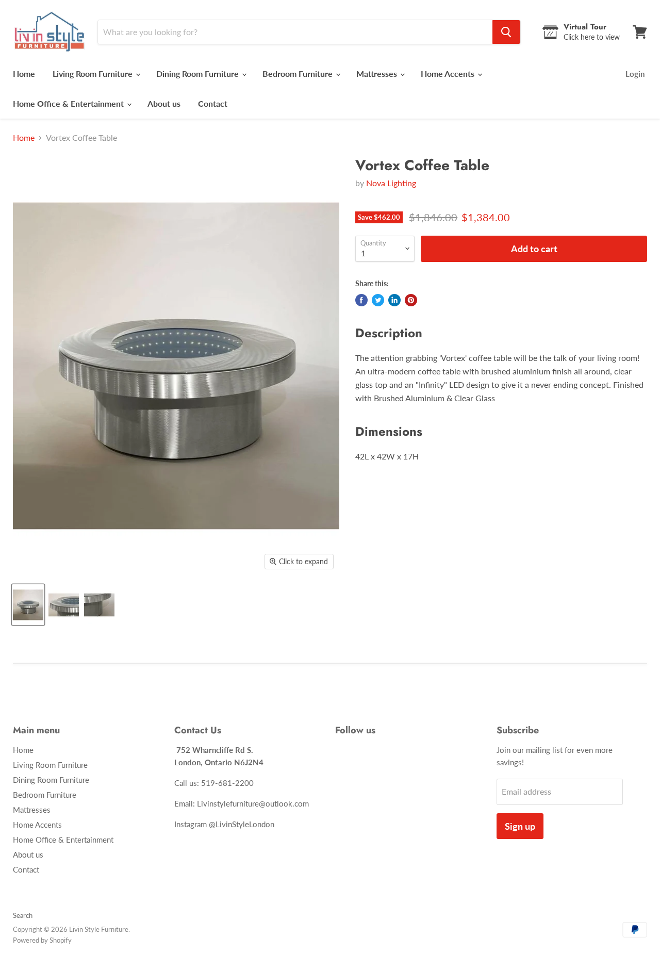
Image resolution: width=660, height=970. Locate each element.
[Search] (506, 32)
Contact (212, 103)
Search (22, 915)
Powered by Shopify (42, 940)
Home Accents (448, 73)
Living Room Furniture (94, 73)
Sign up (520, 826)
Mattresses (377, 73)
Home (24, 73)
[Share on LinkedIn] (394, 300)
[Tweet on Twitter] (378, 300)
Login (635, 73)
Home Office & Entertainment (69, 103)
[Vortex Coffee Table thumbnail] (28, 604)
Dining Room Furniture (198, 73)
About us (163, 103)
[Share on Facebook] (361, 300)
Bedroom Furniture (298, 73)
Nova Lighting (391, 183)
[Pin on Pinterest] (411, 300)
